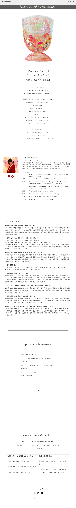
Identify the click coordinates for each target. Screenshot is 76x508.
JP (70, 2)
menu (74, 2)
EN (66, 2)
